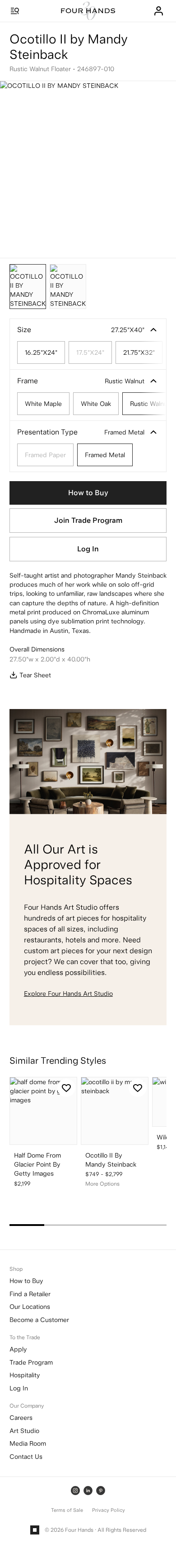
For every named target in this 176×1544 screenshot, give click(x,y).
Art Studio (24, 1430)
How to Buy (88, 492)
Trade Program (31, 1362)
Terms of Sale (67, 1510)
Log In (88, 549)
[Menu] (14, 10)
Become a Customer (39, 1319)
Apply (18, 1349)
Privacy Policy (108, 1510)
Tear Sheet (35, 675)
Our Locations (29, 1306)
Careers (20, 1417)
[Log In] (158, 11)
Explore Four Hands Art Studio (68, 993)
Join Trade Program (88, 520)
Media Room (27, 1443)
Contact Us (25, 1456)
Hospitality (24, 1375)
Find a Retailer (30, 1294)
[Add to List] (66, 1088)
